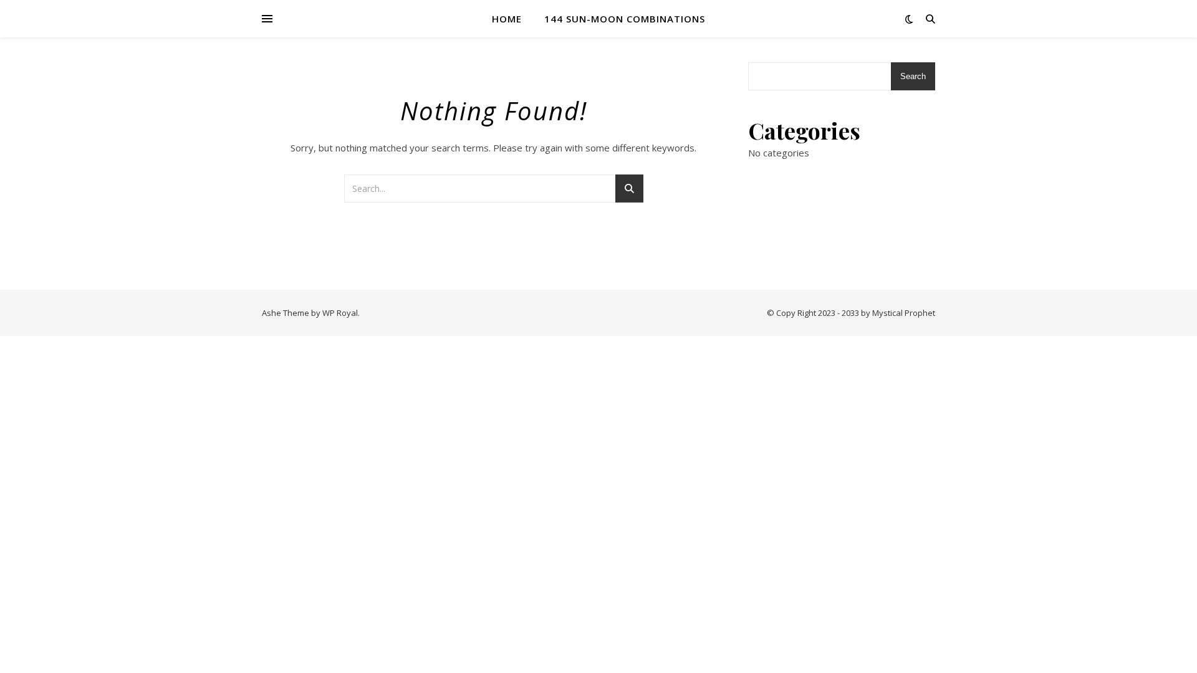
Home (507, 18)
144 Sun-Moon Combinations (624, 18)
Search (913, 76)
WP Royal (340, 312)
